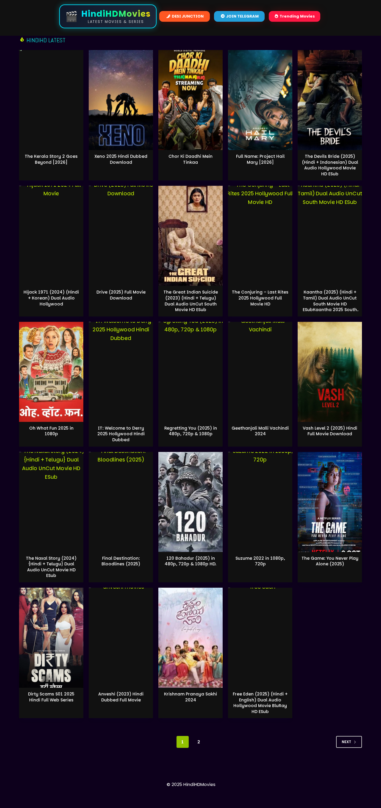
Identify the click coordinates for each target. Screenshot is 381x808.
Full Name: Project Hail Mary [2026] (260, 159)
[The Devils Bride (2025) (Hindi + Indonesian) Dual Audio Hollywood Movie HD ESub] (330, 100)
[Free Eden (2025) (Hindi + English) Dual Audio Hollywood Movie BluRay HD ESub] (260, 638)
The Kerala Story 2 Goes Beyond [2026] (51, 159)
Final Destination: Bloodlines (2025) (121, 561)
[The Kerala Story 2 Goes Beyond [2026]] (51, 100)
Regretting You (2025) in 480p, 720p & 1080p (190, 431)
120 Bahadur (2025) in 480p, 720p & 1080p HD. (190, 561)
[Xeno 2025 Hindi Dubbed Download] (121, 100)
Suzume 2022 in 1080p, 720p (260, 561)
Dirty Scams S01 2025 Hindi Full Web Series (51, 697)
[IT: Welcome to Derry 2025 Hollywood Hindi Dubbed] (121, 372)
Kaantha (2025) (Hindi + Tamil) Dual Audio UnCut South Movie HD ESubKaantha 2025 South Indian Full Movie (330, 303)
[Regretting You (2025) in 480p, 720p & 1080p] (190, 372)
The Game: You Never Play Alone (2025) (330, 561)
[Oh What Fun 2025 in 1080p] (51, 372)
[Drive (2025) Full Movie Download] (121, 236)
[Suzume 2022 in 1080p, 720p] (260, 502)
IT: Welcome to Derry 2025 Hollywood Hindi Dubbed (121, 434)
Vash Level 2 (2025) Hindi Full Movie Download (330, 431)
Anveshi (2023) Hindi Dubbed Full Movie (120, 697)
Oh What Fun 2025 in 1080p (51, 431)
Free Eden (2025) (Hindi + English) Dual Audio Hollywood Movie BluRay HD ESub (260, 703)
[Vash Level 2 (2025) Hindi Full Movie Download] (330, 372)
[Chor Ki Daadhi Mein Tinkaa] (190, 100)
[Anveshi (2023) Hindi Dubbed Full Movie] (121, 638)
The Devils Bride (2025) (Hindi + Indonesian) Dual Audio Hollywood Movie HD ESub (330, 165)
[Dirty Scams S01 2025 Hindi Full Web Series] (51, 638)
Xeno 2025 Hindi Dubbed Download (120, 159)
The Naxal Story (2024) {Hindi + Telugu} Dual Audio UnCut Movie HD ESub (51, 567)
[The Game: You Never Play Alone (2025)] (330, 502)
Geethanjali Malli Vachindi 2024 (260, 431)
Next (346, 741)
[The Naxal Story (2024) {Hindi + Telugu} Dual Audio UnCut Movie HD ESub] (51, 502)
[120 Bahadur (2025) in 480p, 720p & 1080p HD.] (190, 502)
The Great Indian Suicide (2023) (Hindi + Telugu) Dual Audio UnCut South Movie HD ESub (190, 301)
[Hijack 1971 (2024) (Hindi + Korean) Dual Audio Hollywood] (51, 236)
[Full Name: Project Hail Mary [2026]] (260, 100)
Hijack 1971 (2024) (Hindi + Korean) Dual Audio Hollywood (51, 298)
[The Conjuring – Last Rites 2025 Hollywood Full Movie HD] (260, 236)
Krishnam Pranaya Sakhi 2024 (190, 697)
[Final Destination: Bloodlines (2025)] (121, 502)
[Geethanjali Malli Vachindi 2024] (260, 372)
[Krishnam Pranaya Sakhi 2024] (190, 638)
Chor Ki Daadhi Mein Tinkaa (190, 159)
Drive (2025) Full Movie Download (121, 295)
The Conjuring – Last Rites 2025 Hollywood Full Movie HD (260, 298)
